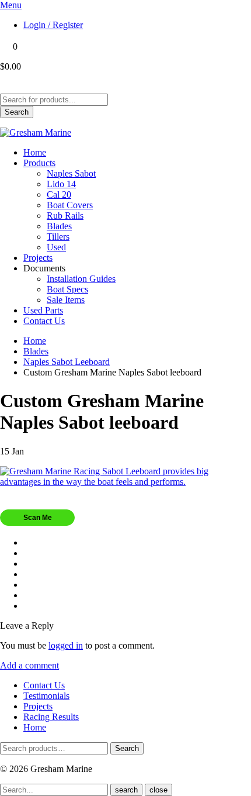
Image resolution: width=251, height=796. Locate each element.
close (158, 789)
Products (39, 163)
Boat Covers (70, 205)
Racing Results (51, 717)
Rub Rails (65, 215)
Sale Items (66, 300)
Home (34, 152)
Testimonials (46, 696)
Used (56, 247)
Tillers (58, 237)
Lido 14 (61, 184)
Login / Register (53, 25)
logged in (65, 645)
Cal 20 (59, 194)
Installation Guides (81, 279)
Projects (38, 258)
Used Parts (43, 310)
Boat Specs (67, 289)
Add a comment (29, 665)
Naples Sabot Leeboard (66, 362)
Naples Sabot (71, 173)
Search (17, 112)
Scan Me (37, 518)
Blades (59, 226)
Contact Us (44, 321)
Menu (11, 5)
